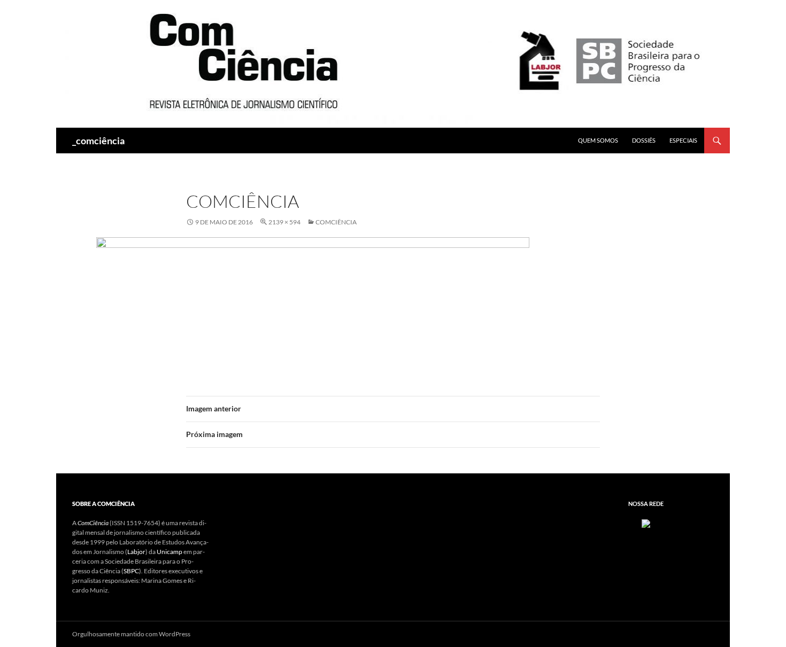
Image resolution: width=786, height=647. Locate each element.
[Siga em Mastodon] (646, 523)
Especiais (683, 140)
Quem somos (598, 140)
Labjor (136, 552)
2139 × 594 (284, 222)
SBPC (131, 571)
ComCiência (336, 222)
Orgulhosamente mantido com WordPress (131, 634)
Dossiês (644, 140)
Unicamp (169, 552)
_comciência (98, 140)
